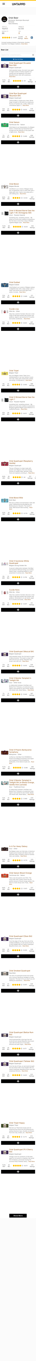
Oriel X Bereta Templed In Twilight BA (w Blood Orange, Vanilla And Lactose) (21, 782)
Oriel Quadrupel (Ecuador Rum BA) (20, 64)
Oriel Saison (14, 122)
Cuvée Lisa (14, 309)
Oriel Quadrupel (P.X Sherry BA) (21, 1150)
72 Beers (26, 37)
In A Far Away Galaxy (18, 846)
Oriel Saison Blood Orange (20, 873)
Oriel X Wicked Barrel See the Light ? (22, 398)
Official (32, 38)
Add (18, 87)
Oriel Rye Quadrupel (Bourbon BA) (17, 94)
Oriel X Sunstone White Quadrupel (19, 562)
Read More (12, 76)
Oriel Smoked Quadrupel (19, 971)
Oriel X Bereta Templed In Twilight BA (20, 679)
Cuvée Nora (14, 590)
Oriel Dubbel (14, 282)
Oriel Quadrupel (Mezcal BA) (21, 651)
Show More (24, 44)
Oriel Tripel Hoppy (17, 1123)
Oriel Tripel (14, 371)
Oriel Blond (14, 184)
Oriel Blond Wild (16, 498)
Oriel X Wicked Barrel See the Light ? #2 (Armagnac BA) (22, 211)
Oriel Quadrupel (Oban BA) (20, 936)
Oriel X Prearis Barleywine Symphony (20, 751)
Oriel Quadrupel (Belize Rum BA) (21, 1033)
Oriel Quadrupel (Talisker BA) (21, 1061)
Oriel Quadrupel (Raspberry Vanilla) (21, 462)
